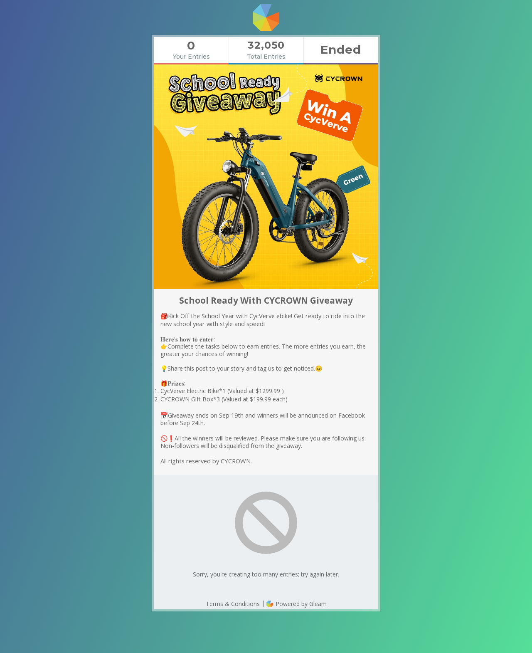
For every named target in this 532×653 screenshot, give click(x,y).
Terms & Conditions (233, 604)
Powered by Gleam (300, 604)
